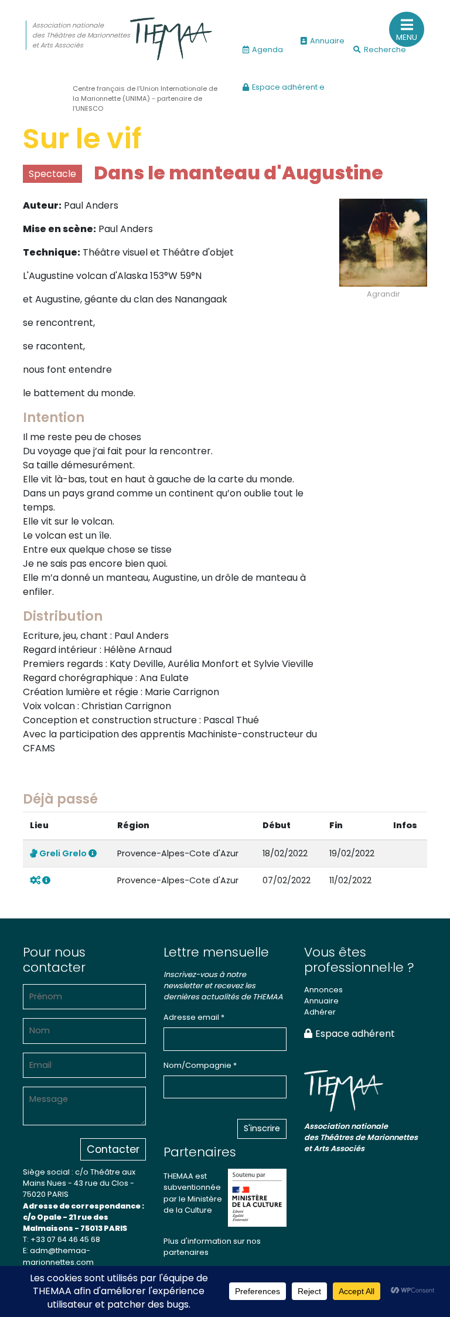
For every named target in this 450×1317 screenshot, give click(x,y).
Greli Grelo (63, 853)
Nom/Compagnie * (200, 1065)
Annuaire (327, 41)
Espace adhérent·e (288, 87)
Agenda (267, 50)
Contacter (113, 1149)
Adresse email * (193, 1017)
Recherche (385, 50)
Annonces (323, 990)
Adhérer (320, 1012)
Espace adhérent (355, 1033)
